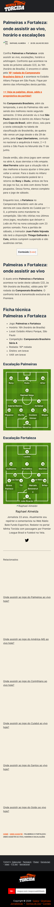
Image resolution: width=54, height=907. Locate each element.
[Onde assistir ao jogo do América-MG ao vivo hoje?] (27, 620)
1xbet (7, 864)
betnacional (25, 864)
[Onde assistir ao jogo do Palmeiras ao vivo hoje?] (27, 578)
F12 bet (14, 864)
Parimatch (27, 862)
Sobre (36, 900)
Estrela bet (45, 862)
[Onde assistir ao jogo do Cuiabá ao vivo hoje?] (27, 704)
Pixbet (36, 862)
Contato (47, 903)
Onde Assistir (16, 834)
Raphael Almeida (27, 511)
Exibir (32, 252)
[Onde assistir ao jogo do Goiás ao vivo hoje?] (27, 788)
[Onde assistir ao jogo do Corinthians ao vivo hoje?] (27, 662)
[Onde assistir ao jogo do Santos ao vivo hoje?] (27, 746)
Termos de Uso (33, 903)
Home (5, 834)
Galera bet (16, 862)
